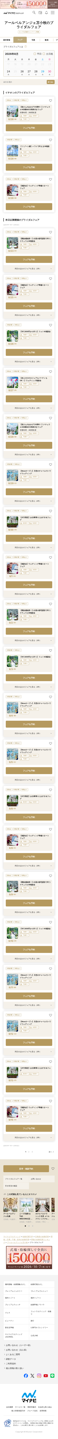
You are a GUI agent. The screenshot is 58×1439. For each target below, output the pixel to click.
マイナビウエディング (12, 1236)
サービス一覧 (20, 1407)
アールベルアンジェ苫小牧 (17, 1242)
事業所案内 (31, 1407)
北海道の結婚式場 (42, 1236)
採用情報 (43, 1411)
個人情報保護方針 (18, 1411)
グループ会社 (32, 1411)
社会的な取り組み (45, 1407)
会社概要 (9, 1407)
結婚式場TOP (28, 1236)
